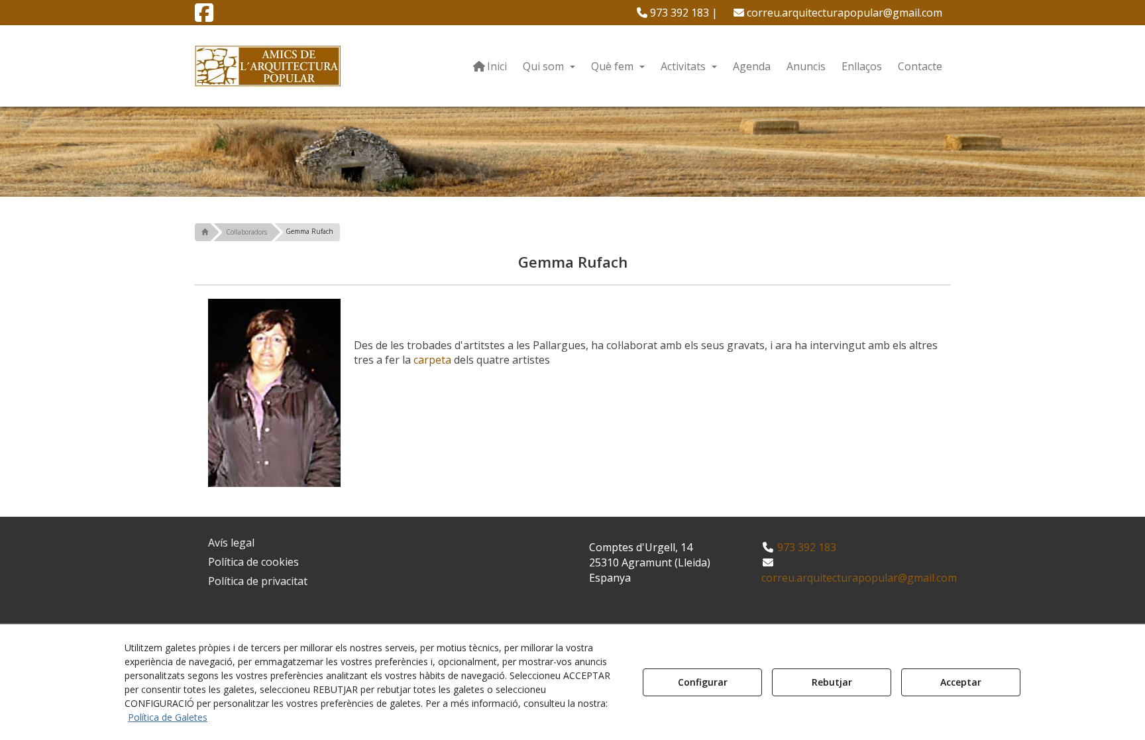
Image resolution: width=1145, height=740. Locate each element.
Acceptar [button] (960, 682)
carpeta (432, 359)
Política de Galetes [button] (167, 717)
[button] (204, 16)
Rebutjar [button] (832, 682)
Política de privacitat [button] (257, 581)
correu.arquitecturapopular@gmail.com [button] (843, 12)
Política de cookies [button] (253, 562)
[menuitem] (677, 12)
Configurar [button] (703, 682)
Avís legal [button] (231, 542)
